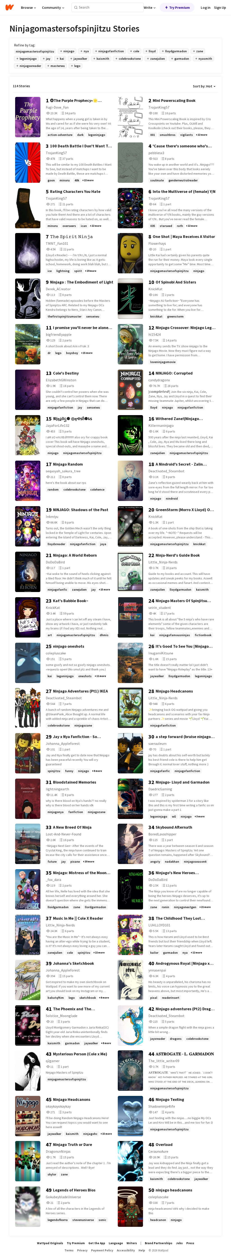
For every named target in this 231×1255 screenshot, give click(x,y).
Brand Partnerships (158, 1243)
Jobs (179, 1243)
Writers (132, 1243)
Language (116, 1243)
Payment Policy (102, 1250)
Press (190, 1243)
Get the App (96, 1243)
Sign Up (220, 7)
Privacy (82, 1250)
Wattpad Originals (50, 1243)
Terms (69, 1250)
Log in (205, 7)
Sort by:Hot (202, 86)
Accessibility (126, 1250)
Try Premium (179, 7)
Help (142, 1250)
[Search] (76, 7)
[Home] (9, 7)
